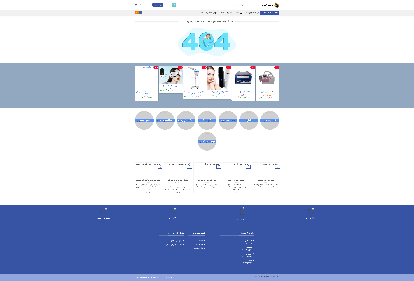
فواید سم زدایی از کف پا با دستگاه (148, 180)
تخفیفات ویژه (234, 12)
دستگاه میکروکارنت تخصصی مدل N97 (146, 93)
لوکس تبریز (150, 277)
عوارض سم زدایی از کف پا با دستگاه (178, 181)
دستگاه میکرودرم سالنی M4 (267, 92)
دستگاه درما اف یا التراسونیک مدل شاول (219, 93)
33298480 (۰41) (246, 250)
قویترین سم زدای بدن (236, 180)
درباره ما (212, 12)
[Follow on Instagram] (140, 13)
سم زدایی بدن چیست (266, 180)
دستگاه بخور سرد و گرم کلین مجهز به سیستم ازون (195, 93)
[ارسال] (174, 5)
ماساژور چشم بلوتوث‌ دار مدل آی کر (171, 87)
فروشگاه (246, 12)
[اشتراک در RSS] (137, 13)
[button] (157, 5)
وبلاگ (203, 12)
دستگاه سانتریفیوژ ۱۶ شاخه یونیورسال (243, 93)
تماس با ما (222, 12)
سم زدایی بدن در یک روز (207, 180)
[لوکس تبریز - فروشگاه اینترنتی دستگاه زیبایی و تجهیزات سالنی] (263, 5)
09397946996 (247, 256)
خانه (254, 12)
